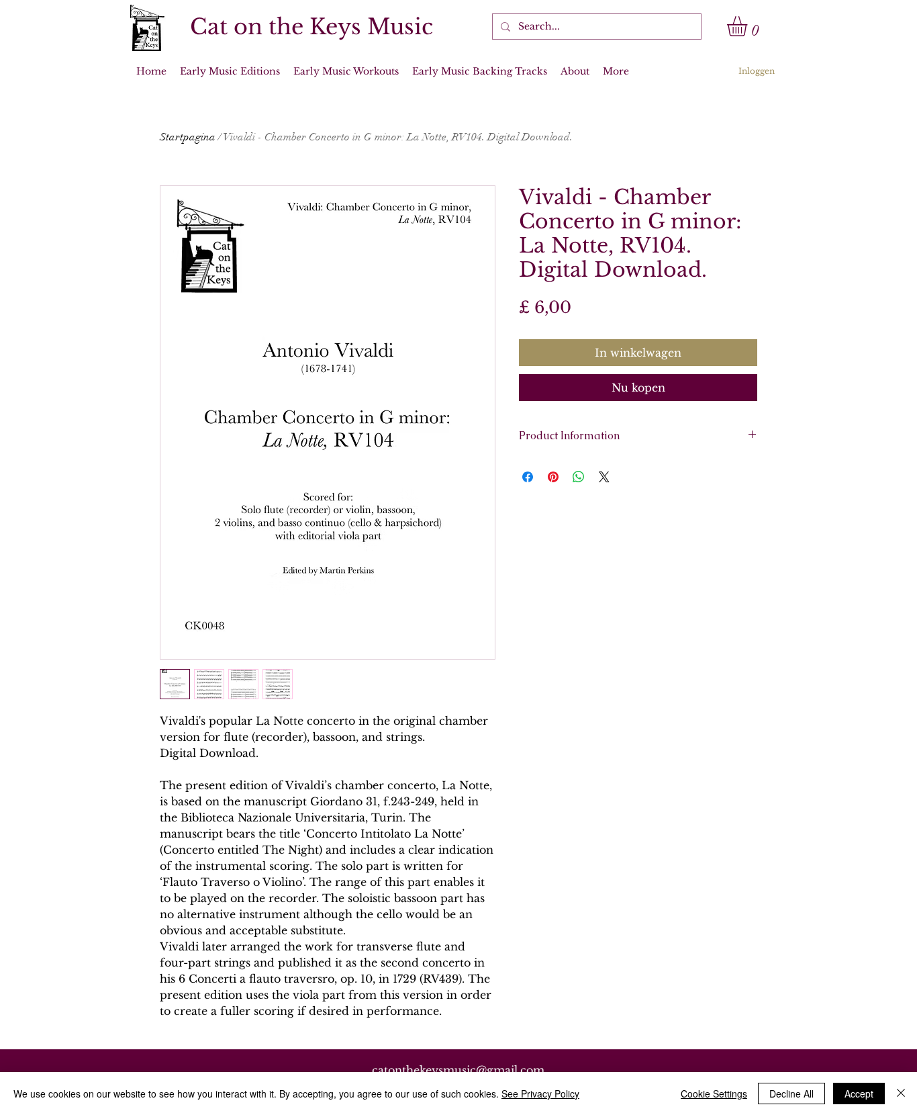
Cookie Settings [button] (714, 1093)
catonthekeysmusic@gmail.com (458, 1070)
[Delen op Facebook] (528, 477)
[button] (749, 26)
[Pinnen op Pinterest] (553, 477)
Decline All (791, 1093)
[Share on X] (604, 477)
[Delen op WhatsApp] (579, 477)
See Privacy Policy (540, 1093)
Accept (858, 1093)
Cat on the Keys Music (311, 26)
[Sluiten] (901, 1093)
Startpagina (187, 137)
